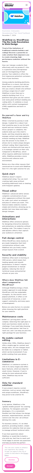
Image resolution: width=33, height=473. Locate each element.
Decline (12, 460)
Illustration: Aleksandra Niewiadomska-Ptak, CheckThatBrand (16, 32)
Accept (10, 466)
